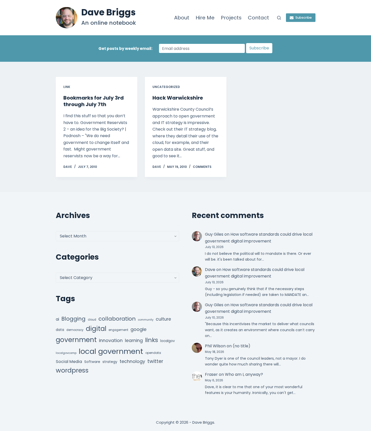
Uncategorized (166, 87)
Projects (231, 17)
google (138, 329)
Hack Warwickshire (177, 97)
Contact (258, 17)
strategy (109, 361)
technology (132, 361)
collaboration (117, 319)
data (60, 329)
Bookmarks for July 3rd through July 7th (93, 101)
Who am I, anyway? (244, 374)
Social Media (69, 361)
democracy (75, 330)
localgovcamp (66, 353)
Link (66, 87)
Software (92, 361)
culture (163, 319)
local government (111, 351)
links (151, 340)
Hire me (205, 17)
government (76, 339)
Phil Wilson (215, 346)
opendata (153, 353)
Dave (210, 269)
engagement (118, 330)
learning (134, 340)
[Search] (279, 18)
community (145, 320)
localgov (167, 340)
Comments (202, 167)
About (181, 17)
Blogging (73, 318)
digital (96, 328)
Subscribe (303, 17)
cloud (92, 320)
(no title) (241, 346)
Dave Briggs (108, 12)
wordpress (72, 370)
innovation (111, 340)
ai (57, 319)
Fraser (211, 374)
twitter (155, 361)
